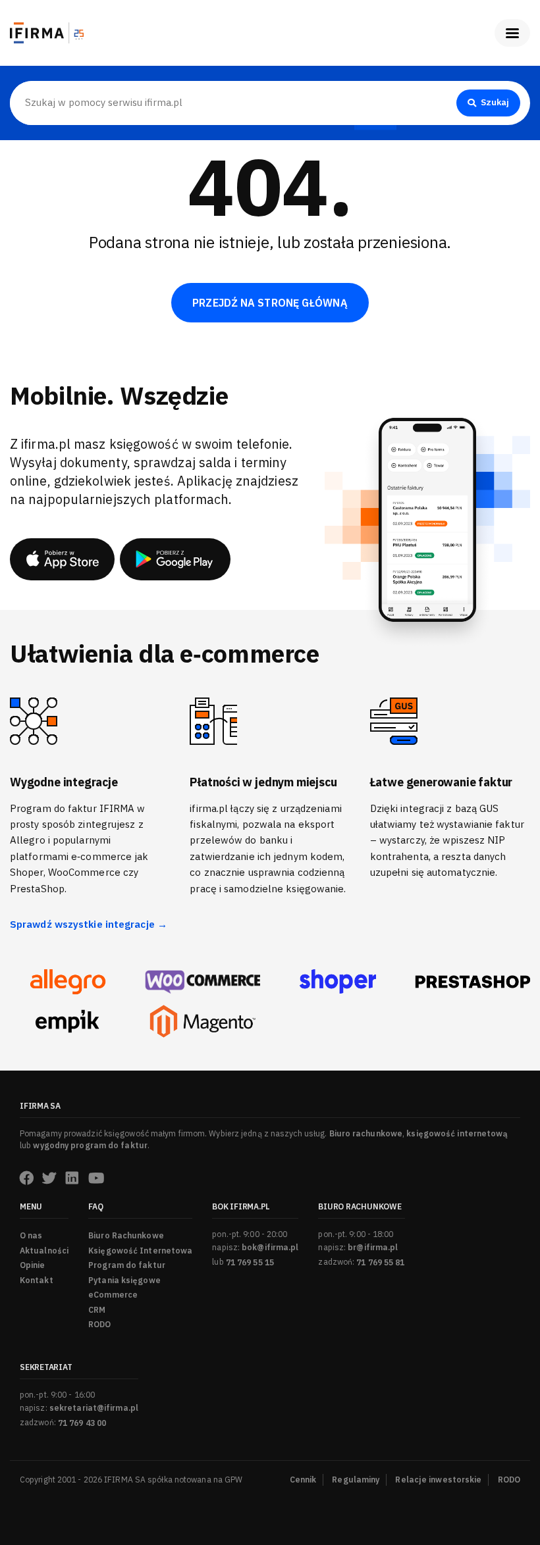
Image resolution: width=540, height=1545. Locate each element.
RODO (99, 1324)
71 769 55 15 (250, 1262)
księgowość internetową (457, 1133)
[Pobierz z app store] (62, 559)
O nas (31, 1235)
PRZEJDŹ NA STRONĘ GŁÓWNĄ (269, 302)
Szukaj (495, 102)
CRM (96, 1310)
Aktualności (44, 1250)
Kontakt (36, 1280)
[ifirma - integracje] (67, 981)
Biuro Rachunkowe (126, 1235)
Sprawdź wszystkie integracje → (88, 924)
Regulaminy (355, 1479)
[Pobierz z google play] (175, 559)
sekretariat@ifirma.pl (93, 1408)
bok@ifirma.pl (270, 1247)
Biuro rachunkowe (366, 1133)
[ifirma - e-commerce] (67, 1021)
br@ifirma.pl (373, 1247)
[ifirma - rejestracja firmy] (202, 982)
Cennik (303, 1479)
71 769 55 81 (380, 1262)
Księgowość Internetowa (140, 1250)
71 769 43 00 (82, 1423)
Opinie (32, 1265)
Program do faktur (126, 1265)
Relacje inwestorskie (438, 1479)
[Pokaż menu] (512, 32)
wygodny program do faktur (90, 1145)
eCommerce (113, 1295)
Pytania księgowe (124, 1280)
